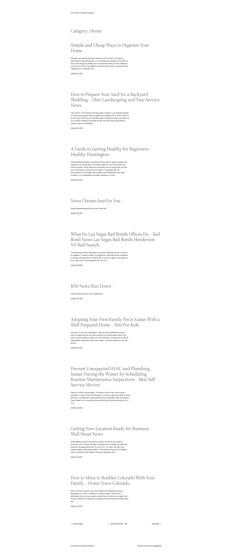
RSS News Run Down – (92, 286)
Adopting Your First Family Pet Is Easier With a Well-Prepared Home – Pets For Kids (115, 322)
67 (119, 524)
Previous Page (77, 524)
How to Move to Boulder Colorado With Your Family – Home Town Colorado (113, 480)
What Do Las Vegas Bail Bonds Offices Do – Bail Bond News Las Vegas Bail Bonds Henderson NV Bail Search (115, 239)
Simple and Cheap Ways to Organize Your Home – (110, 47)
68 (122, 524)
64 (112, 524)
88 (126, 524)
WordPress (157, 546)
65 (114, 524)
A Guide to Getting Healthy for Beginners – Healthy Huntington (111, 151)
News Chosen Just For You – (97, 200)
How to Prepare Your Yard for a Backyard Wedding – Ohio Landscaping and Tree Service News (115, 99)
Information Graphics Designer (82, 13)
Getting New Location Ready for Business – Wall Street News (111, 431)
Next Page (156, 524)
